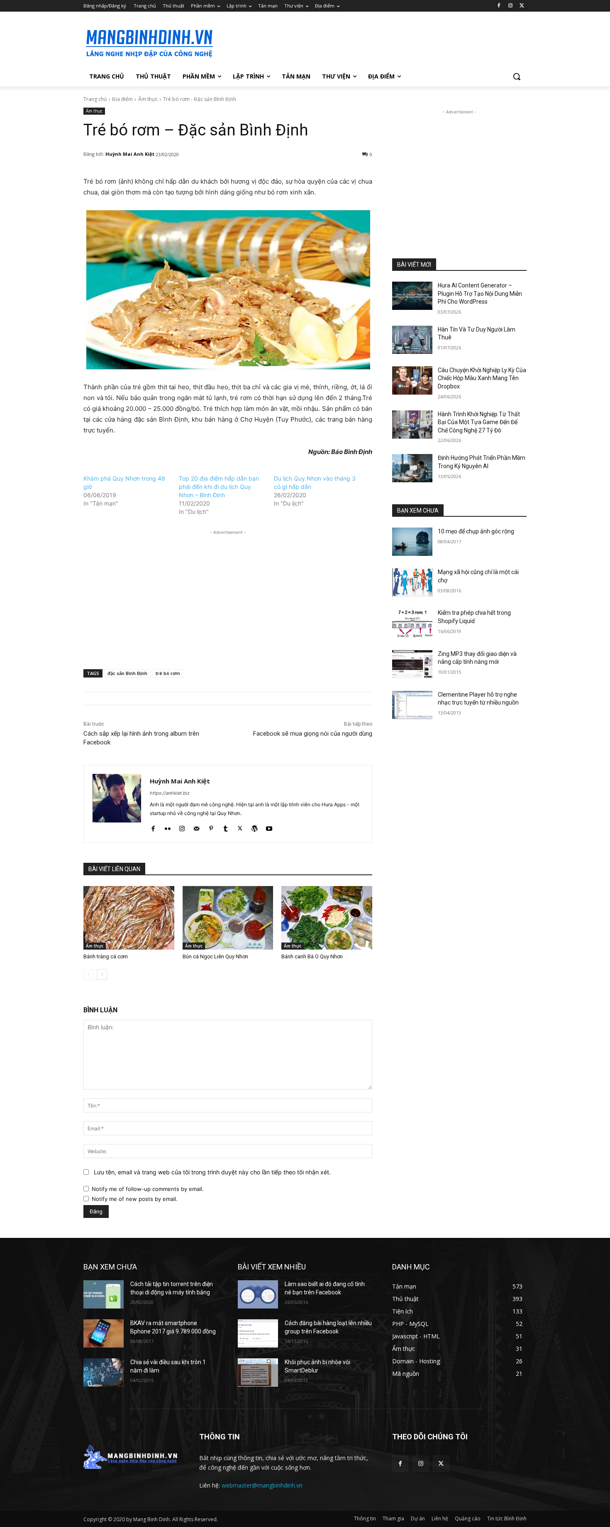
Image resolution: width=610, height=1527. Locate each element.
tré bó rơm (168, 673)
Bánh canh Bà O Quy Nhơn (312, 956)
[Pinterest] (211, 826)
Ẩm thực (148, 99)
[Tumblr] (225, 826)
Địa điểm (122, 99)
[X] (522, 6)
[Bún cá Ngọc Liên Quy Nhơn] (228, 918)
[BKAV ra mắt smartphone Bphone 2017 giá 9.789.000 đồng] (103, 1333)
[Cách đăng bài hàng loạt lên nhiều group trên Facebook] (258, 1333)
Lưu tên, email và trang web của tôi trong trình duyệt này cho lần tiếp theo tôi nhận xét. (212, 1172)
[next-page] (102, 974)
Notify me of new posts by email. (135, 1199)
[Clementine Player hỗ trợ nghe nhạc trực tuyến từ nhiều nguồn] (412, 705)
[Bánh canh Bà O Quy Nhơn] (326, 918)
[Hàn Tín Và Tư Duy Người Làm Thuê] (412, 340)
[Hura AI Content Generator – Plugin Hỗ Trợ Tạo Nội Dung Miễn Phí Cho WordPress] (412, 296)
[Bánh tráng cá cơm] (128, 918)
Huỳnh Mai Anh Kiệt (129, 154)
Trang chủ (95, 99)
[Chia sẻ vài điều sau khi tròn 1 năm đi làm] (103, 1372)
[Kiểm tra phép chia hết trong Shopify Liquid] (412, 623)
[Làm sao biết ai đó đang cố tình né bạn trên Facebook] (258, 1294)
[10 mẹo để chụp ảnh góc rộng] (412, 542)
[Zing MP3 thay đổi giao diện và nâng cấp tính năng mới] (412, 664)
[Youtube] (269, 826)
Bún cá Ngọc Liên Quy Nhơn (215, 956)
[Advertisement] (367, 42)
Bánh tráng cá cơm (105, 956)
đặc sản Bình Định (127, 673)
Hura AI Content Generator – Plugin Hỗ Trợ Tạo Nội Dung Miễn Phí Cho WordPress (480, 293)
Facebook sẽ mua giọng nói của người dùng (312, 733)
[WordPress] (254, 826)
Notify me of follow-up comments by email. (148, 1189)
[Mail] (196, 826)
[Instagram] (510, 6)
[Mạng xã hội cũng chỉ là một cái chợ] (412, 582)
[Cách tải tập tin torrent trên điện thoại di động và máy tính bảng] (103, 1294)
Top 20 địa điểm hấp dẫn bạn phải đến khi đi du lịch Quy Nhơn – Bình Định (219, 486)
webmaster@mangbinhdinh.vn (262, 1485)
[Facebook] (499, 6)
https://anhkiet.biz (170, 793)
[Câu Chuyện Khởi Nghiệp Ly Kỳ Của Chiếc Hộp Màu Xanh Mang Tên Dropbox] (412, 380)
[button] (517, 76)
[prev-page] (88, 974)
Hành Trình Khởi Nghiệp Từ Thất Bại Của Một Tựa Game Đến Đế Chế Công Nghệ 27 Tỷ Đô (479, 422)
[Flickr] (167, 826)
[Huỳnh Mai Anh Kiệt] (117, 804)
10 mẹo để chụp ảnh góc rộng (476, 531)
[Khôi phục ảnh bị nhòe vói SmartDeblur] (258, 1372)
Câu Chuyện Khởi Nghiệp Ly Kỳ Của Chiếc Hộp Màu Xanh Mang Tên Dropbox (482, 378)
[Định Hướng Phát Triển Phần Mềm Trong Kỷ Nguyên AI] (412, 468)
